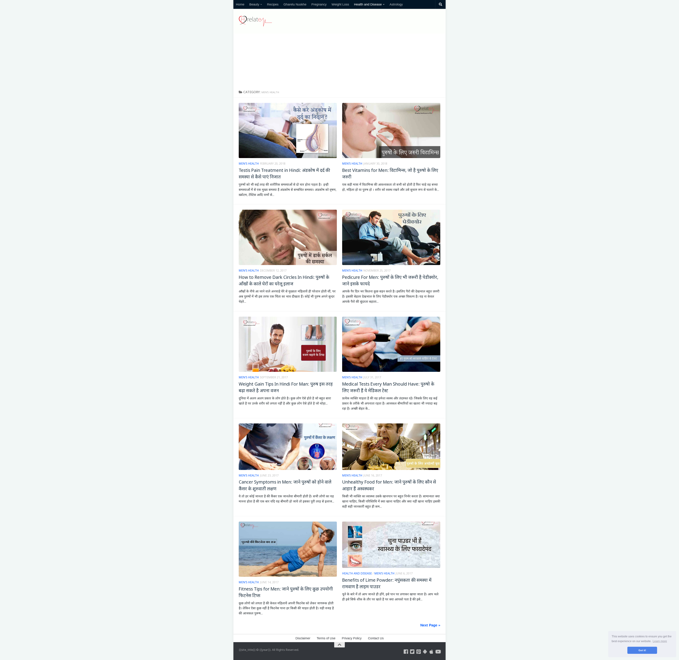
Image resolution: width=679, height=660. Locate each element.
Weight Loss (340, 4)
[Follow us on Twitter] (412, 651)
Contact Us (376, 638)
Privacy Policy (352, 638)
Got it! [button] (642, 650)
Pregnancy (319, 4)
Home (240, 4)
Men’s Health (249, 163)
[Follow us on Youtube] (437, 651)
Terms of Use (326, 638)
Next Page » (430, 625)
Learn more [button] (660, 641)
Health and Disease (368, 4)
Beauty (254, 4)
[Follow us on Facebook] (406, 651)
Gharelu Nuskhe (294, 4)
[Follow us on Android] (425, 651)
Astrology (396, 4)
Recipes (272, 4)
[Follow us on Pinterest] (418, 651)
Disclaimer (302, 638)
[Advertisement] (339, 60)
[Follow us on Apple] (431, 651)
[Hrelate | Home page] (255, 21)
